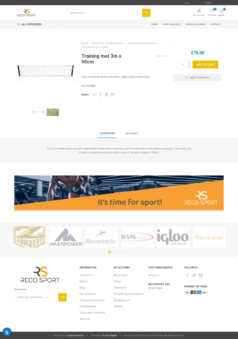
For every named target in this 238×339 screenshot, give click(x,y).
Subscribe (62, 297)
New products (88, 293)
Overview (107, 133)
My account (199, 15)
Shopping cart (122, 300)
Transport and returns (92, 300)
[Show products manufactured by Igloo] (173, 237)
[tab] (107, 133)
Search (146, 13)
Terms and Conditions (92, 312)
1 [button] (105, 252)
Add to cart (205, 64)
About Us (85, 319)
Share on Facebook (100, 95)
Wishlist (118, 306)
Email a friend (112, 95)
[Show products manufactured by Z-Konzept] (30, 237)
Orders (118, 281)
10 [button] (132, 252)
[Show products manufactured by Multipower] (65, 237)
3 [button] (112, 252)
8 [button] (126, 252)
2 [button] (109, 252)
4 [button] (115, 252)
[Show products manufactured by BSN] (137, 237)
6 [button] (120, 252)
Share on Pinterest (106, 95)
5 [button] (118, 252)
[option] (39, 112)
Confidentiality (88, 306)
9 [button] (129, 252)
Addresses (120, 287)
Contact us (86, 275)
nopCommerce (75, 335)
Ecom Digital (110, 335)
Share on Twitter (94, 95)
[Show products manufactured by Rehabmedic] (101, 237)
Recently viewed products (128, 293)
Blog (82, 287)
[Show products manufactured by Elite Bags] (209, 237)
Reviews (132, 133)
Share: (85, 94)
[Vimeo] (194, 274)
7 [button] (123, 252)
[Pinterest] (187, 275)
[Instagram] (201, 275)
